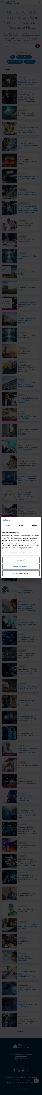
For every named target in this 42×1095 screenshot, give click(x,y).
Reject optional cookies (21, 573)
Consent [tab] (7, 525)
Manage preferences (20, 566)
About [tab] (34, 525)
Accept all (21, 560)
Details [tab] (21, 525)
